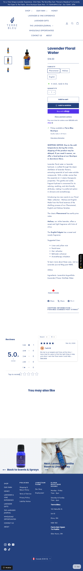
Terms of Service (25, 494)
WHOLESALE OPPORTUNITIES (41, 30)
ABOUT (49, 35)
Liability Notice (25, 501)
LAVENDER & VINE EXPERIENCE (41, 15)
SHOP (28, 10)
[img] (47, 343)
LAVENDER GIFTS (41, 20)
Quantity (52, 88)
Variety (51, 67)
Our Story (38, 489)
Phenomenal (53, 70)
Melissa (65, 70)
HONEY (54, 10)
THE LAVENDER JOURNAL (41, 25)
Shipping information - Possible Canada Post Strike (63, 309)
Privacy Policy (25, 497)
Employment (39, 493)
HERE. (71, 264)
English (52, 77)
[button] (28, 345)
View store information (57, 138)
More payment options (63, 116)
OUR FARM (41, 10)
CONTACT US (36, 35)
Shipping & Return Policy (24, 488)
